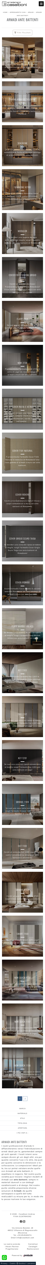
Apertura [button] (22, 1128)
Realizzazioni (33, 1249)
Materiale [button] (22, 1113)
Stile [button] (22, 1118)
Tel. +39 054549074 (23, 1235)
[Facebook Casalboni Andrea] (21, 1221)
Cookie (13, 1263)
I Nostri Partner (12, 1247)
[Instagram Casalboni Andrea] (24, 1221)
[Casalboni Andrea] (22, 3)
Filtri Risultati (23, 32)
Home (5, 12)
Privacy (4, 1263)
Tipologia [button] (22, 1123)
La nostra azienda (12, 1244)
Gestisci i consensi (27, 1263)
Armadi (31, 12)
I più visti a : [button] (22, 1133)
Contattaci (33, 1244)
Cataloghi (33, 1247)
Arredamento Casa (18, 12)
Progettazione (12, 1249)
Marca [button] (22, 1108)
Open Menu (41, 3)
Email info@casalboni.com (22, 1238)
